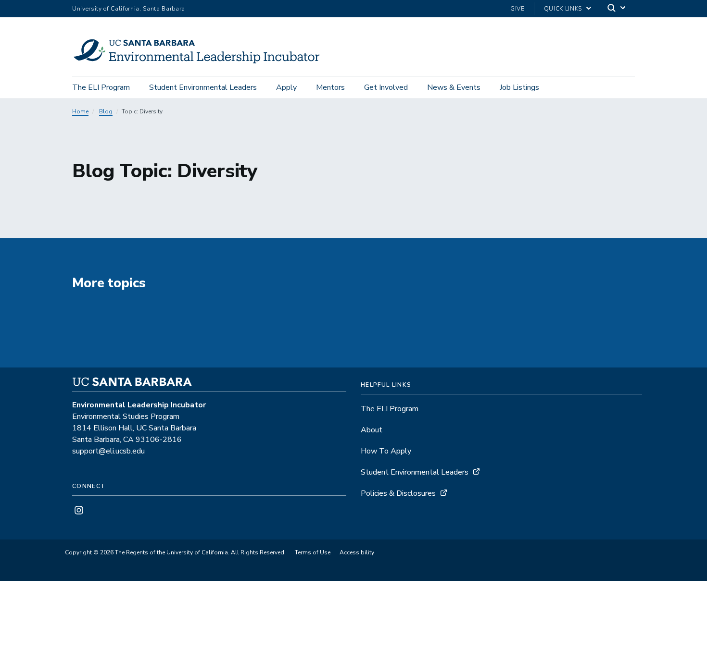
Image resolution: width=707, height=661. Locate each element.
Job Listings (519, 87)
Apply (286, 87)
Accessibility (357, 552)
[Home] (204, 63)
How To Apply (386, 451)
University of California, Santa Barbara (128, 8)
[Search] (617, 8)
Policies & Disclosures (398, 493)
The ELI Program (101, 87)
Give (517, 8)
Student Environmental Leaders (203, 87)
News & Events (453, 87)
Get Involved (386, 87)
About (371, 430)
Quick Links (563, 8)
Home (80, 111)
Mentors (330, 87)
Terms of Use (312, 552)
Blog (106, 111)
